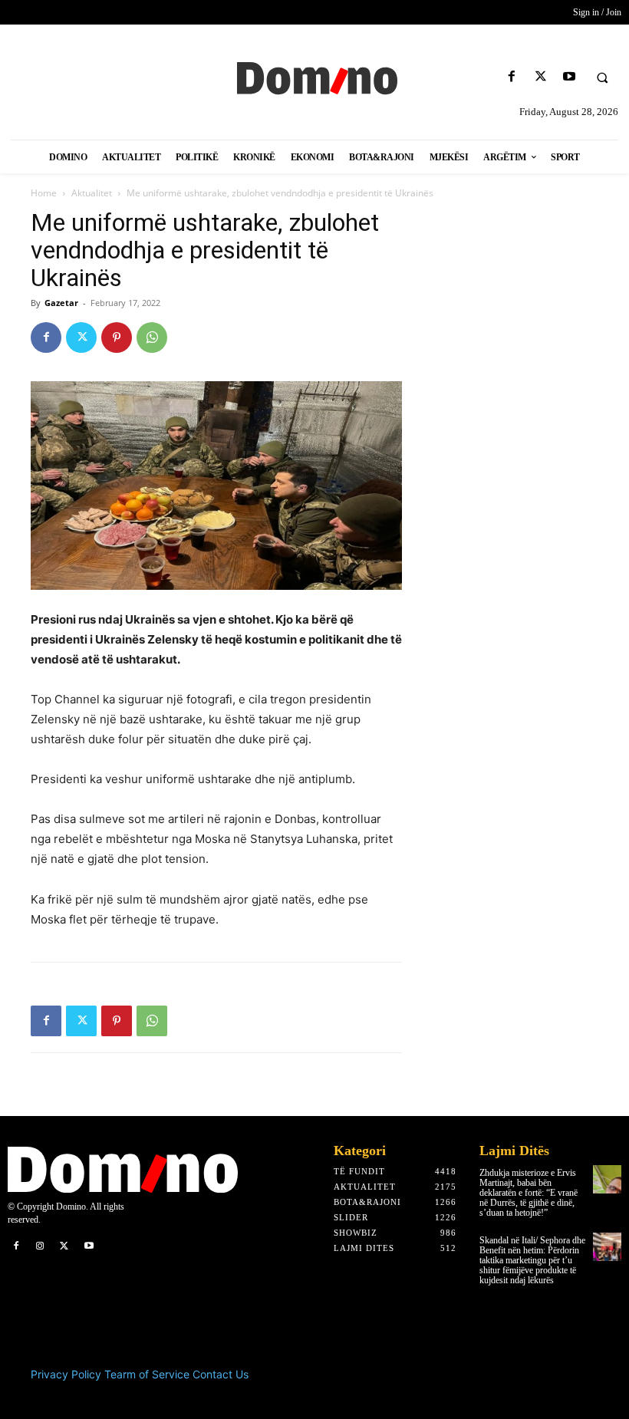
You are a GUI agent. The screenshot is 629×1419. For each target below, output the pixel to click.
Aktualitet (91, 192)
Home (44, 192)
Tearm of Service (146, 1374)
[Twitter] (540, 77)
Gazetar (61, 302)
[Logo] (314, 77)
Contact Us (221, 1374)
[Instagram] (40, 1246)
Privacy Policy (66, 1374)
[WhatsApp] (152, 337)
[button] (602, 77)
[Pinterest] (116, 337)
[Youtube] (568, 77)
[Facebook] (512, 77)
